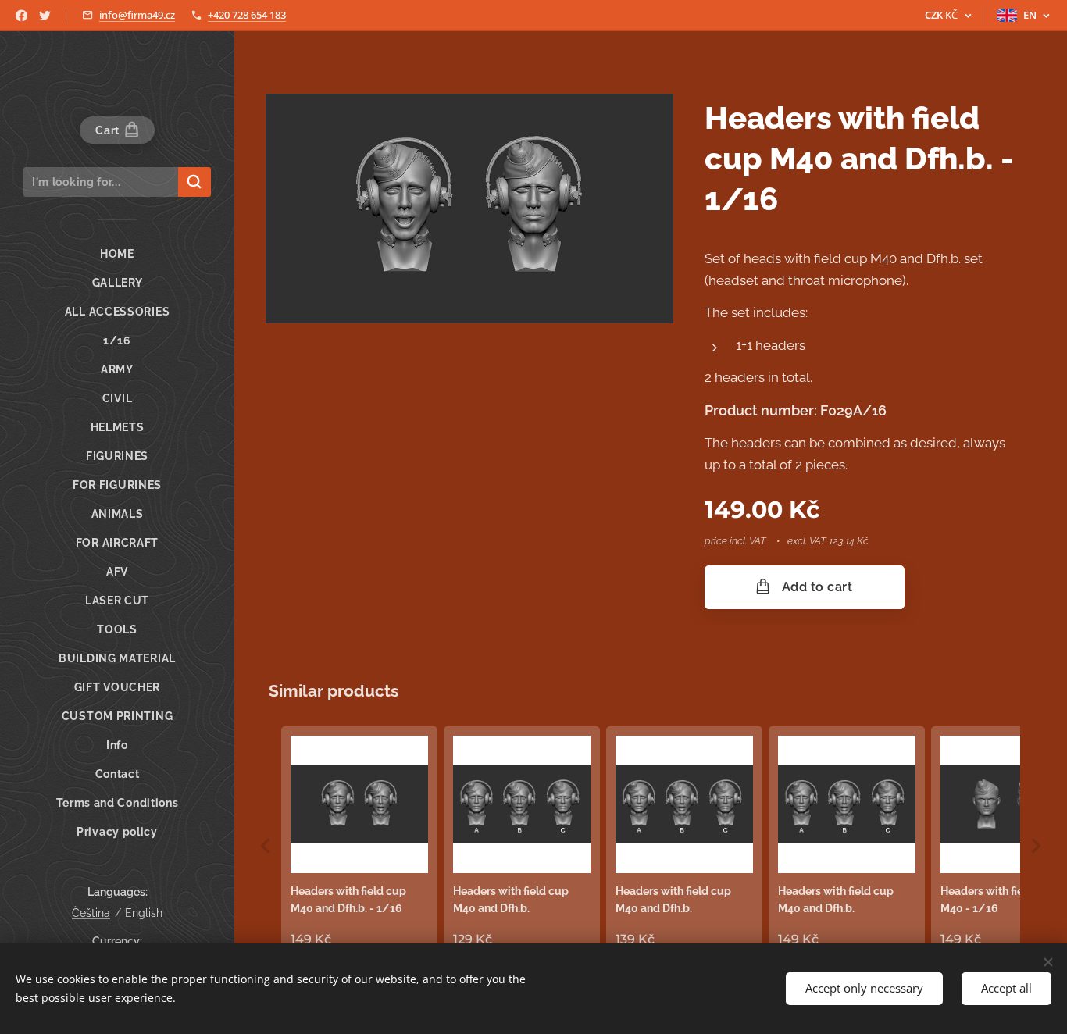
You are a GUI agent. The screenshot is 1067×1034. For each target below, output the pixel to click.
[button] (265, 845)
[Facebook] (21, 15)
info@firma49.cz (137, 15)
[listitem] (359, 842)
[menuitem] (117, 254)
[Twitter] (45, 15)
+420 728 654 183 (247, 15)
